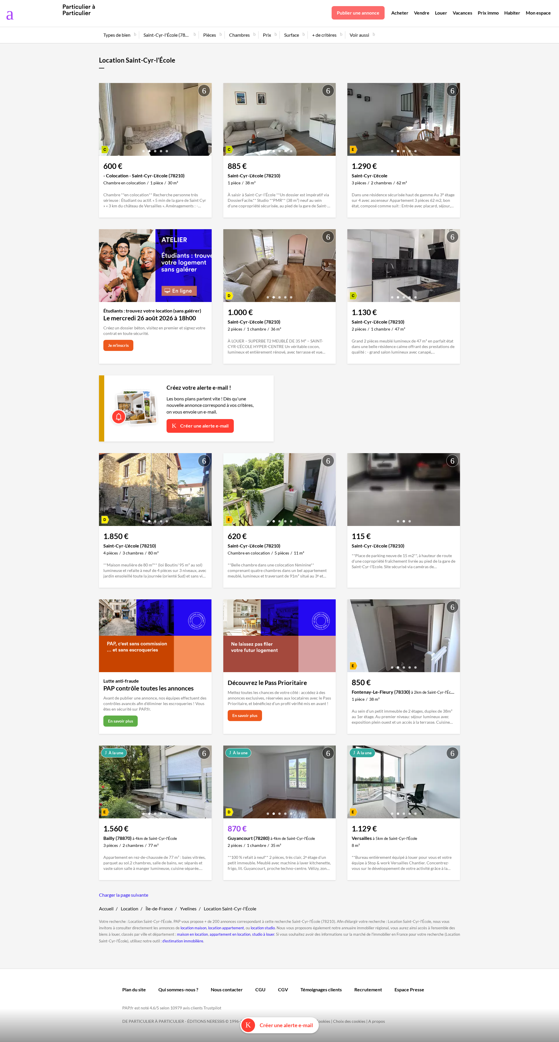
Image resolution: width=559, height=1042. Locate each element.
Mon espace (538, 12)
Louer (441, 12)
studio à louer (263, 934)
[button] (143, 149)
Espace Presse (409, 989)
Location (129, 908)
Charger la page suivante (123, 895)
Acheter (399, 12)
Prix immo (488, 12)
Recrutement (368, 989)
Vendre (421, 12)
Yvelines (188, 908)
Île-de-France (159, 908)
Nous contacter (227, 989)
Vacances (462, 12)
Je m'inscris (118, 345)
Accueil (106, 908)
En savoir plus (120, 720)
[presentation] (105, 121)
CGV (283, 989)
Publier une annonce (358, 12)
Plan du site (134, 989)
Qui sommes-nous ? (178, 989)
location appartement (226, 928)
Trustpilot (212, 1007)
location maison (193, 928)
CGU (260, 989)
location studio (263, 928)
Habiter (512, 12)
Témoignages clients (321, 989)
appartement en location (230, 934)
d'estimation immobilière (182, 941)
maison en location (192, 934)
